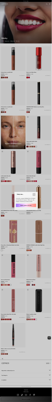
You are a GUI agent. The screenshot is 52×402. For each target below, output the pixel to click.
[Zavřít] (34, 194)
